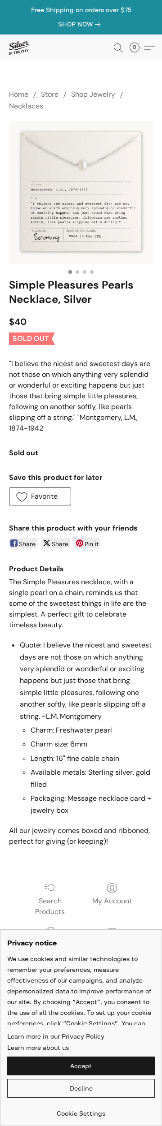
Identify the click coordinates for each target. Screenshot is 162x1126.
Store (49, 94)
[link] (81, 24)
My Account (112, 901)
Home (18, 94)
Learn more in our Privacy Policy (55, 1036)
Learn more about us (38, 1047)
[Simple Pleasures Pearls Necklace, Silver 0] (81, 192)
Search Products (50, 906)
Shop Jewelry (93, 94)
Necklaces (26, 106)
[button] (19, 48)
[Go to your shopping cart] (137, 47)
